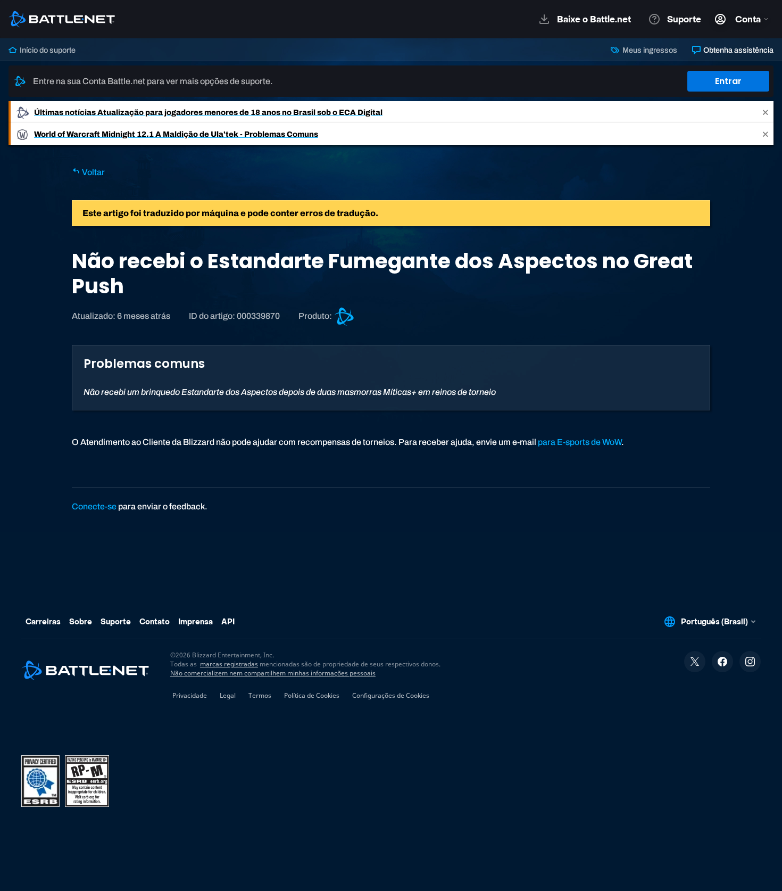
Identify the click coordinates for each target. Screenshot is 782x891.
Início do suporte (47, 50)
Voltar (92, 172)
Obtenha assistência (737, 50)
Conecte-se (94, 506)
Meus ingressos (649, 50)
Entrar (728, 81)
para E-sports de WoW (579, 442)
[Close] (765, 112)
